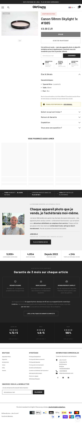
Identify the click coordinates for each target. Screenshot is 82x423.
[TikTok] (68, 378)
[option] (20, 40)
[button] (72, 7)
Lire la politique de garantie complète (41, 313)
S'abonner (72, 55)
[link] (14, 181)
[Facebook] (58, 378)
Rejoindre (38, 392)
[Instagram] (63, 378)
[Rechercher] (8, 7)
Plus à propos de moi (40, 242)
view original (68, 104)
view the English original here (56, 407)
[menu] (3, 7)
